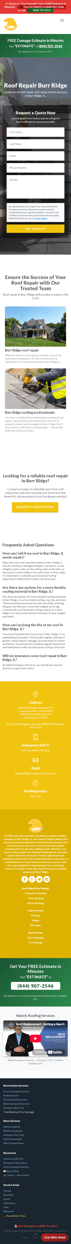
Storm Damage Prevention (16, 1167)
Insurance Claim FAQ (13, 1158)
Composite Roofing (36, 893)
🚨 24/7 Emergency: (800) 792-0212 (35, 1225)
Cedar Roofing (35, 898)
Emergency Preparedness (15, 1163)
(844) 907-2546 (50, 46)
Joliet (6, 1207)
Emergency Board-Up (13, 1108)
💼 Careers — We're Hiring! (16, 1175)
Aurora (6, 1199)
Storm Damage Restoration (16, 1091)
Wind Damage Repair (13, 1143)
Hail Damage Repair (12, 1139)
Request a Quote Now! (35, 506)
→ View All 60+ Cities (14, 1216)
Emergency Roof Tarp (13, 1135)
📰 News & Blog (10, 1171)
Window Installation (13, 1131)
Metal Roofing (35, 903)
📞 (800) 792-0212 (40, 10)
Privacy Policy (41, 218)
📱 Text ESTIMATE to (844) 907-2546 (42, 6)
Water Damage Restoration (16, 1103)
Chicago (7, 1190)
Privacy (25, 1237)
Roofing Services (11, 1095)
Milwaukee (8, 1211)
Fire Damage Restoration (15, 1099)
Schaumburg (9, 1203)
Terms (35, 1237)
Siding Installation (11, 1126)
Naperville (8, 1195)
